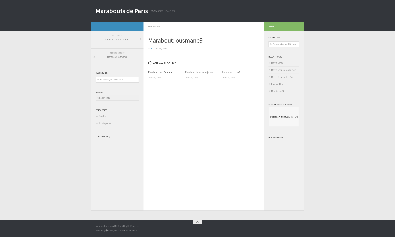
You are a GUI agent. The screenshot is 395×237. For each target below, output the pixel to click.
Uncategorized (105, 123)
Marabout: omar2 (231, 72)
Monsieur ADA (277, 91)
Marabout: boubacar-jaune (199, 72)
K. (152, 48)
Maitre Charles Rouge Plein (283, 69)
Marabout (154, 26)
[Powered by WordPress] (107, 230)
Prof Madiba (277, 84)
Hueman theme (130, 230)
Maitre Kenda (277, 62)
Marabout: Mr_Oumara (160, 72)
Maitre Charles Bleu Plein (282, 77)
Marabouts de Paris (122, 11)
